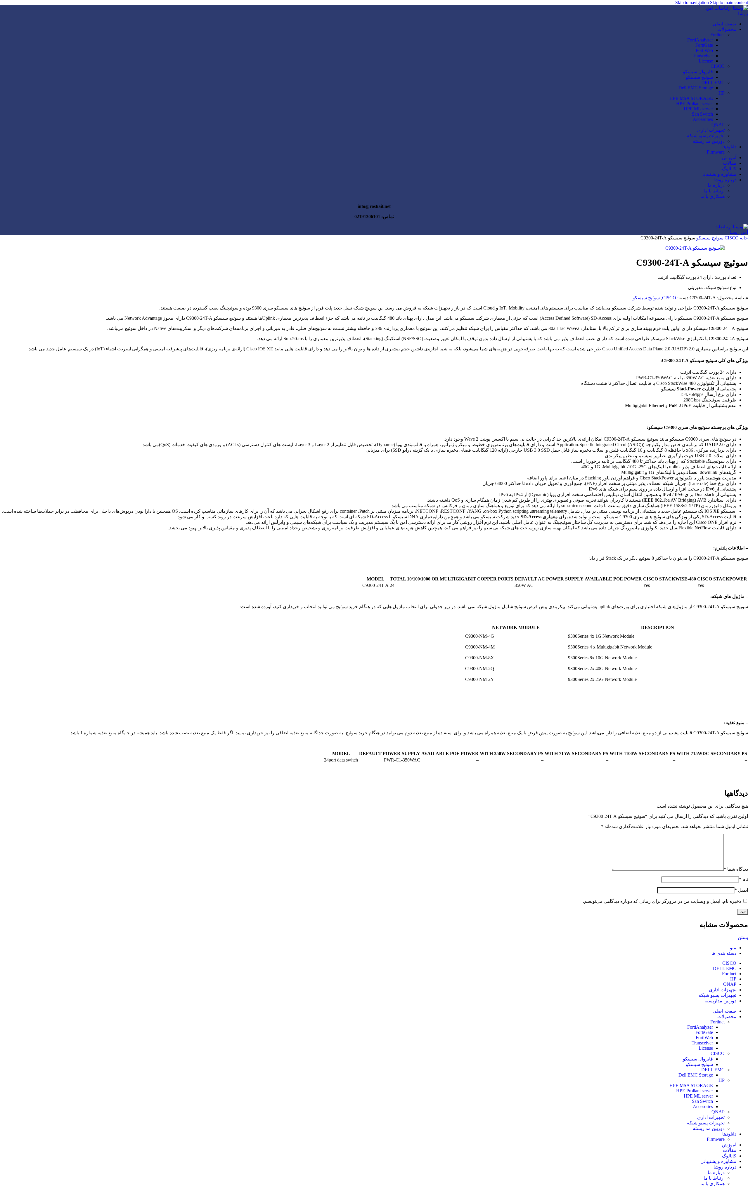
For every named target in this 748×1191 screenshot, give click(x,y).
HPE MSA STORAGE (691, 98)
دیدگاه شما (736, 869)
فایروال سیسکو (698, 71)
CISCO (718, 66)
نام (743, 879)
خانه (743, 237)
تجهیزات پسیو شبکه (706, 135)
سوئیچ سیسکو (699, 77)
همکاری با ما (712, 196)
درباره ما (716, 185)
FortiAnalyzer (700, 39)
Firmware (716, 151)
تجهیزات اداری (711, 130)
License (706, 60)
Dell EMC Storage (695, 87)
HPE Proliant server (694, 103)
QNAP (718, 124)
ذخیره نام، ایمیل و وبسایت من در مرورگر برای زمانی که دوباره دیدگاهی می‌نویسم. (662, 901)
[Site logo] (721, 13)
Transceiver (702, 55)
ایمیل (741, 890)
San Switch (702, 114)
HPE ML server (698, 108)
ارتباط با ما (714, 190)
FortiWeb (704, 50)
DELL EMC (713, 82)
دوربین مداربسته (709, 141)
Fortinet (717, 34)
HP (721, 93)
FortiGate (704, 45)
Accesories (703, 119)
